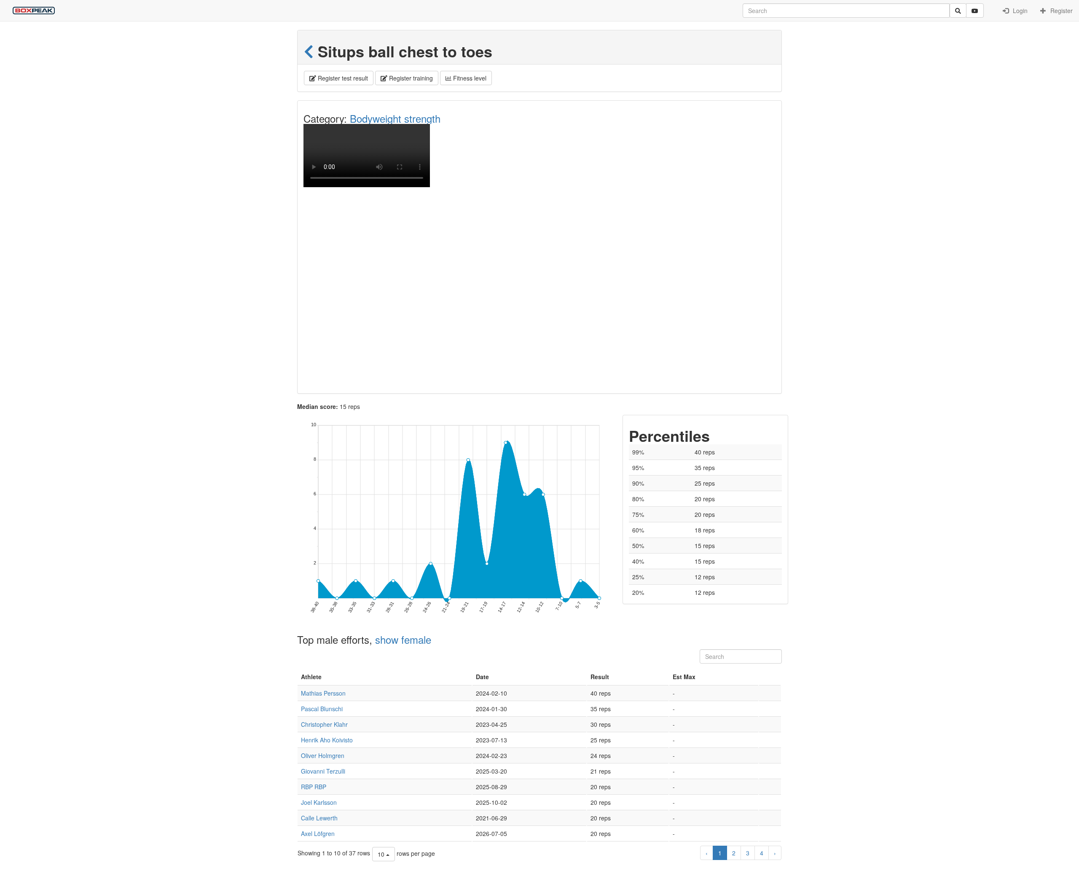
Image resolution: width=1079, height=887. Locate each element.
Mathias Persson (323, 693)
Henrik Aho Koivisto (327, 740)
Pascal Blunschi (322, 708)
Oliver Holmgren (322, 755)
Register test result (342, 78)
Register (1061, 10)
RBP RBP (313, 786)
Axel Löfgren (318, 833)
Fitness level (468, 78)
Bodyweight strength (395, 118)
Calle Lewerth (319, 818)
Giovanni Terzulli (323, 771)
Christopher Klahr (324, 724)
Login (1019, 10)
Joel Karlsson (319, 802)
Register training (410, 78)
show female (403, 639)
